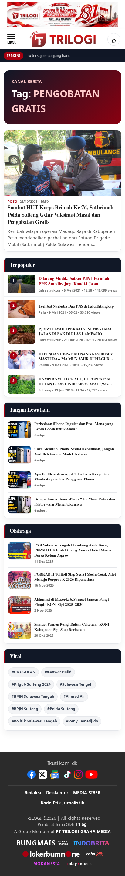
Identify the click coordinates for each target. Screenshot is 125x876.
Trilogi (81, 824)
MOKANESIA (46, 864)
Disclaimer (57, 792)
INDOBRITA (91, 842)
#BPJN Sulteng (25, 708)
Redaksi (33, 792)
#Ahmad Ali (74, 696)
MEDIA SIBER (87, 792)
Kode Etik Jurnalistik (62, 803)
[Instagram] (78, 774)
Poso (12, 201)
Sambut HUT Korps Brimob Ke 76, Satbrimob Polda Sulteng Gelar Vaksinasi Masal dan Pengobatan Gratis (60, 214)
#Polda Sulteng (61, 708)
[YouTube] (91, 774)
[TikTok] (67, 774)
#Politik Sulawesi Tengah (34, 721)
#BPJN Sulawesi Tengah (33, 696)
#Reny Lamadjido (82, 721)
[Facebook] (31, 774)
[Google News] (55, 774)
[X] (43, 774)
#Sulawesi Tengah (76, 684)
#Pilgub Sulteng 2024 (31, 684)
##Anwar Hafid (58, 671)
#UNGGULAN (23, 671)
